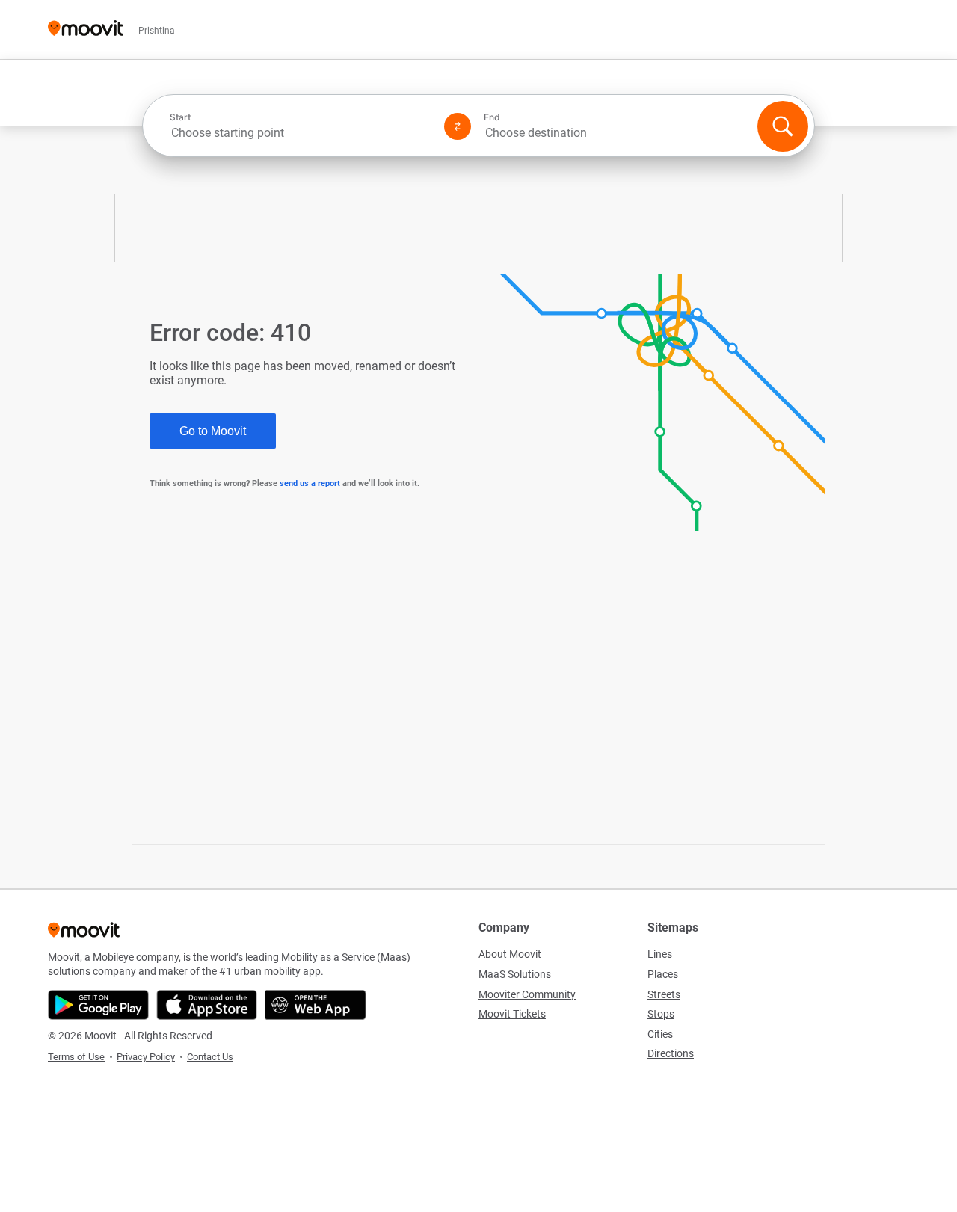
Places (662, 974)
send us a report (310, 483)
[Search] (782, 126)
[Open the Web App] (315, 1005)
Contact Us (210, 1056)
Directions (670, 1053)
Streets (663, 994)
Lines (659, 954)
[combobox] (300, 133)
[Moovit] (85, 29)
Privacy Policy (146, 1056)
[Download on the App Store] (206, 1005)
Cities (660, 1034)
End (492, 117)
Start (180, 117)
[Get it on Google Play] (98, 1005)
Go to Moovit (212, 431)
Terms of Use (76, 1056)
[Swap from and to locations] (457, 126)
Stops (660, 1014)
